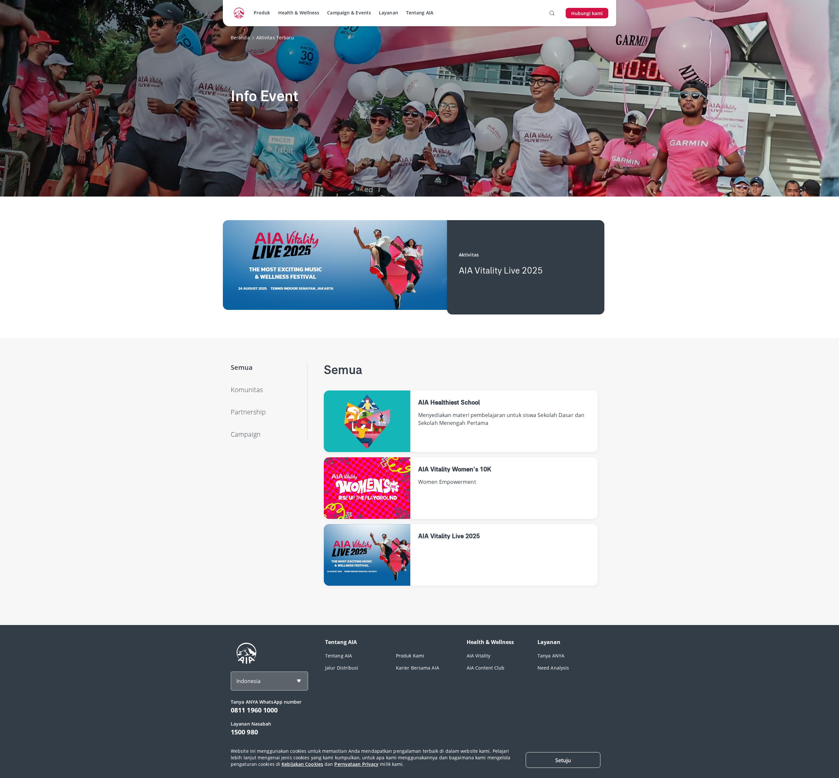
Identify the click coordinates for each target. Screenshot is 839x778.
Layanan (388, 12)
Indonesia (248, 681)
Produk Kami (410, 656)
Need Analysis (553, 668)
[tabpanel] (461, 481)
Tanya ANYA (550, 656)
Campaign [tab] (246, 434)
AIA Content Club (486, 668)
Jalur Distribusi (342, 668)
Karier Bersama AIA (417, 668)
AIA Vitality (478, 656)
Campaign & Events (349, 12)
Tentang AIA (419, 12)
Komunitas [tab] (247, 389)
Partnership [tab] (248, 412)
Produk (262, 12)
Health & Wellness (299, 12)
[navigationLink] (239, 13)
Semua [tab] (242, 367)
